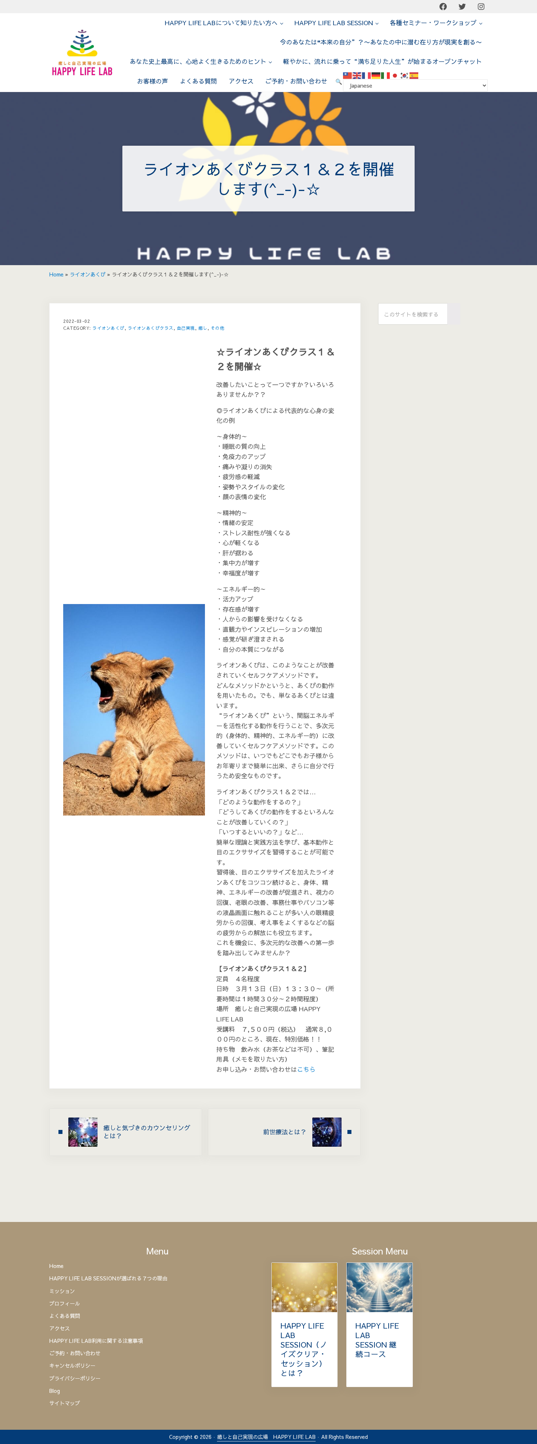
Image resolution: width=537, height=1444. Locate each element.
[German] (376, 75)
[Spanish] (414, 75)
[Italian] (386, 75)
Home (56, 274)
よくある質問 (64, 1316)
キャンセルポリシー (72, 1365)
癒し (202, 328)
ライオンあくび (88, 274)
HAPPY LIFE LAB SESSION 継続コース (377, 1340)
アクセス (59, 1328)
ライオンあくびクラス (151, 328)
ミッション (62, 1291)
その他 (218, 328)
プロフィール (64, 1303)
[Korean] (405, 75)
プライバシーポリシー (74, 1378)
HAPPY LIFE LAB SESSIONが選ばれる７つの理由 (108, 1278)
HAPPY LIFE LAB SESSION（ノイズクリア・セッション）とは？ (304, 1349)
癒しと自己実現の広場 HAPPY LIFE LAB (266, 1436)
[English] (357, 75)
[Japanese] (395, 75)
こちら (306, 1069)
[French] (367, 75)
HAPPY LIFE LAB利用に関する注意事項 (96, 1340)
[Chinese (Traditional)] (348, 75)
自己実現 (186, 328)
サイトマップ (64, 1403)
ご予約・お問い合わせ (74, 1353)
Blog (54, 1390)
